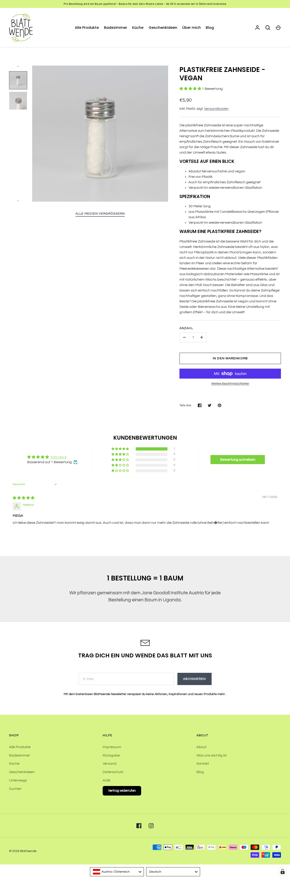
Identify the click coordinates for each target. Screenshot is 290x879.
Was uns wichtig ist (211, 755)
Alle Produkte (87, 27)
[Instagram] (151, 826)
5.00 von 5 (59, 457)
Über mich (191, 27)
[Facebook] (139, 826)
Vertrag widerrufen (122, 790)
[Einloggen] (257, 28)
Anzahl (186, 328)
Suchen (15, 789)
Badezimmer (115, 27)
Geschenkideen (163, 27)
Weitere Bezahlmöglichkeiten (230, 383)
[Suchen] (268, 28)
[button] (190, 89)
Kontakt (202, 763)
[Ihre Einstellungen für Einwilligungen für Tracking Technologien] (282, 871)
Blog (210, 27)
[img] (23, 498)
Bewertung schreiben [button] (237, 459)
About (201, 747)
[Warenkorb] (278, 28)
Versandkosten (216, 108)
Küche (137, 27)
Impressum (112, 747)
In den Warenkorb (230, 358)
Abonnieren (194, 679)
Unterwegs (18, 780)
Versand (109, 763)
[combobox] (117, 871)
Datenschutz (113, 772)
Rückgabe (111, 755)
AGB (106, 780)
